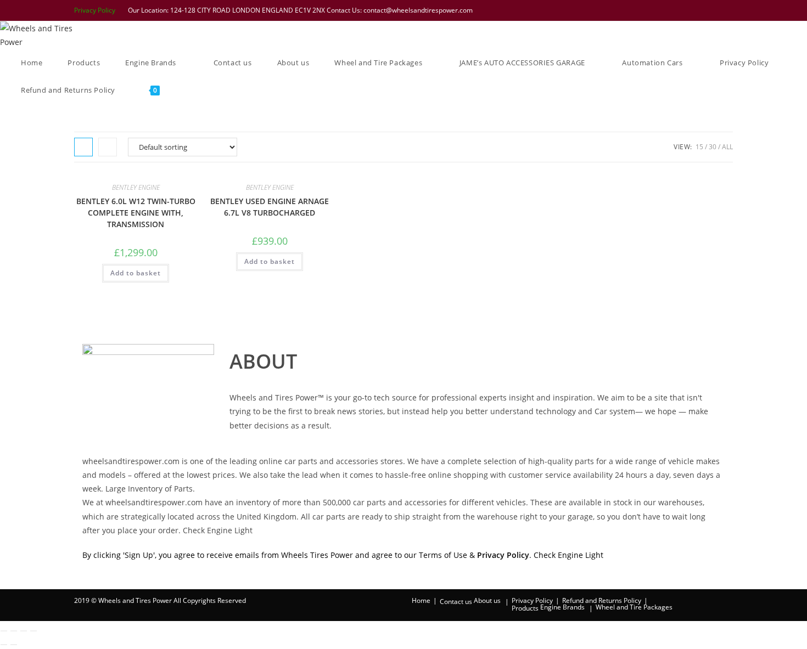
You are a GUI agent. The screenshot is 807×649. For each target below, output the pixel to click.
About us (487, 600)
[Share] (23, 631)
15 (699, 146)
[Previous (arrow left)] (4, 645)
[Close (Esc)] (33, 631)
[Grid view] (83, 147)
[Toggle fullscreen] (14, 631)
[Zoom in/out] (4, 631)
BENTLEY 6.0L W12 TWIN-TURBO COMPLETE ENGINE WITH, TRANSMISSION (135, 212)
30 (712, 146)
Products (525, 608)
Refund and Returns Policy (601, 600)
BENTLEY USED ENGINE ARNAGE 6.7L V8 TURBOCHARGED (269, 207)
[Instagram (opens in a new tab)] (700, 10)
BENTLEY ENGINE (136, 187)
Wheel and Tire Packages (634, 607)
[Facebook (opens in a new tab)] (672, 10)
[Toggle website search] (187, 90)
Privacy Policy (94, 10)
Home (421, 600)
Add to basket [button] (135, 273)
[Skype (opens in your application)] (715, 10)
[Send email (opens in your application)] (727, 10)
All (727, 146)
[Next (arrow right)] (14, 645)
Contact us (456, 601)
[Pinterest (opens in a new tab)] (686, 10)
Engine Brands (562, 607)
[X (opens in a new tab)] (658, 10)
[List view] (107, 147)
